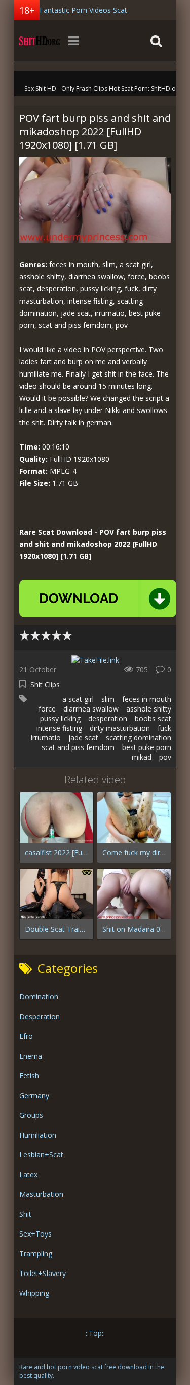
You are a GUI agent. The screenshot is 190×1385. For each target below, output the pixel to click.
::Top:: (95, 1333)
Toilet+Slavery (42, 1273)
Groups (31, 1115)
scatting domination (138, 737)
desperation (107, 718)
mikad (141, 757)
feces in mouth (146, 699)
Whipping (34, 1293)
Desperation (39, 1016)
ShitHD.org (39, 40)
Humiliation (37, 1135)
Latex (28, 1174)
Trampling (35, 1253)
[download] (97, 598)
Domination (38, 996)
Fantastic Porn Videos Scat (83, 10)
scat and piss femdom (78, 747)
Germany (34, 1095)
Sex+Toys (35, 1234)
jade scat (83, 737)
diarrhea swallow (91, 709)
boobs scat (153, 718)
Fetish (29, 1075)
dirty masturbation (120, 728)
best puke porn (146, 747)
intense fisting (59, 728)
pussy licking (60, 718)
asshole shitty (148, 709)
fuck (164, 728)
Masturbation (41, 1194)
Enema (30, 1056)
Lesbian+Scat (41, 1154)
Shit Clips (45, 684)
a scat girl (78, 699)
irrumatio (46, 737)
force (47, 709)
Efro (26, 1036)
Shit (25, 1214)
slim (108, 699)
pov (165, 757)
